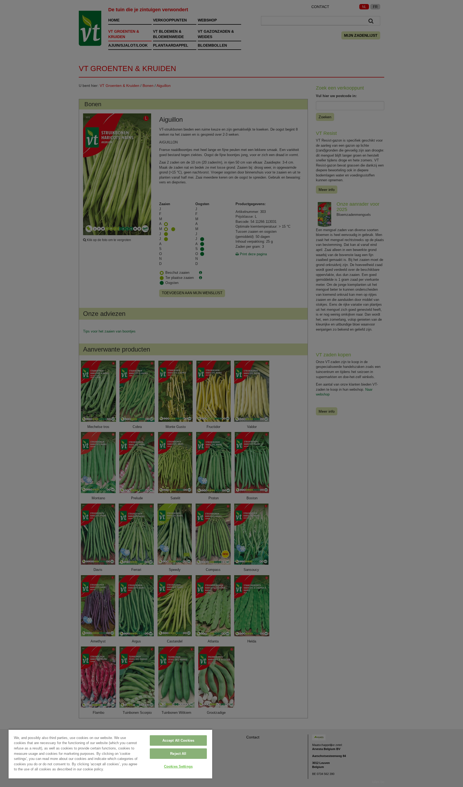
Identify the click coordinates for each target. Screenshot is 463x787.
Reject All (178, 754)
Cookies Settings (178, 766)
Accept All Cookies (178, 740)
